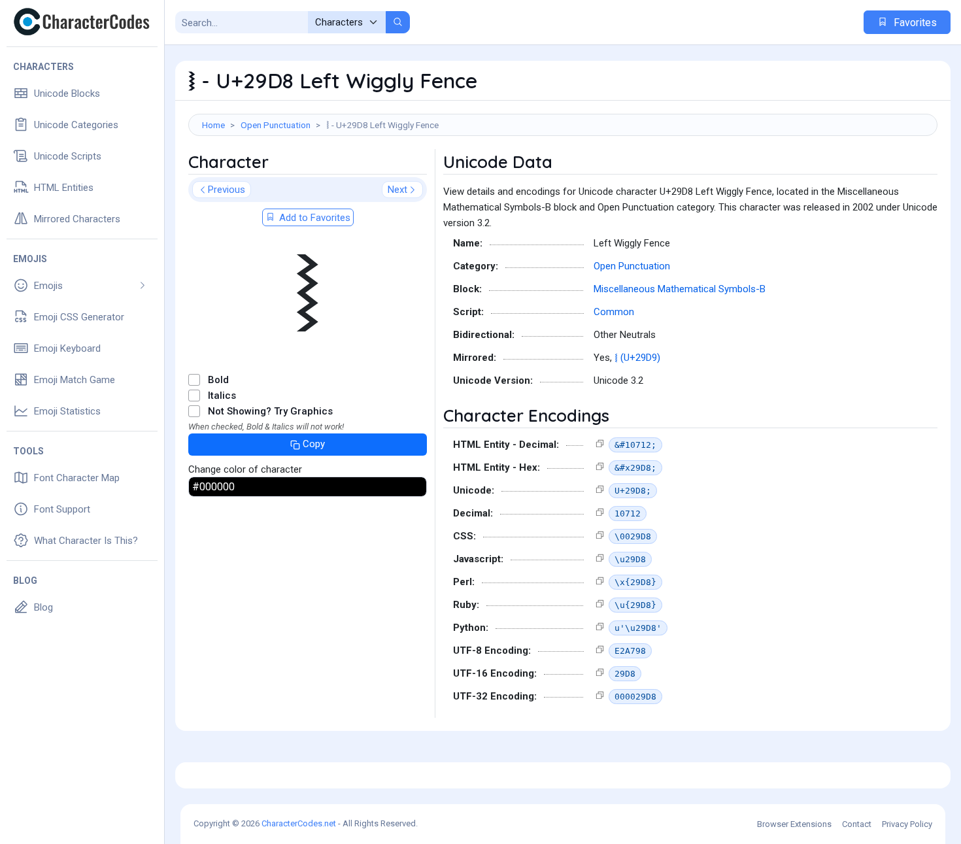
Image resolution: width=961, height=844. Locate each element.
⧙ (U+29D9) (637, 357)
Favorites (914, 22)
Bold (218, 380)
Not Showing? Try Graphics (270, 411)
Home (213, 125)
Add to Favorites (313, 218)
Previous (226, 189)
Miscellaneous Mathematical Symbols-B (680, 289)
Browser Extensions (794, 824)
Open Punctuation (276, 125)
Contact (856, 824)
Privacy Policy (907, 824)
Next (397, 189)
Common (614, 312)
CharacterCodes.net (298, 823)
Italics (222, 395)
